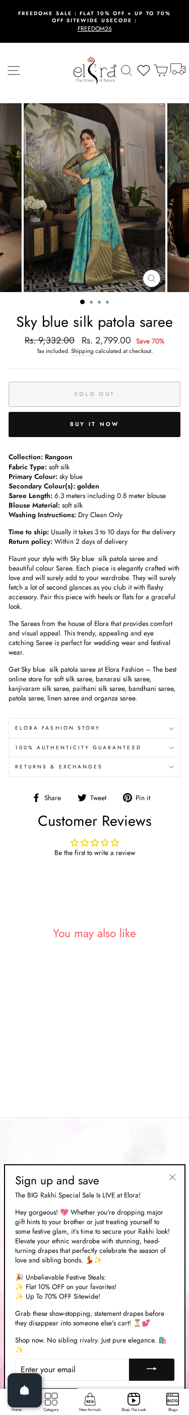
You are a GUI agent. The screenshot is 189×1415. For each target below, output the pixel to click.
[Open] (25, 1390)
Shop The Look (133, 1409)
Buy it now (94, 424)
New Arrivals (90, 1409)
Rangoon (59, 457)
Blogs (172, 1409)
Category (51, 1409)
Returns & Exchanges (59, 766)
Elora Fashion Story (57, 728)
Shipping (82, 351)
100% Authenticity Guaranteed (78, 747)
